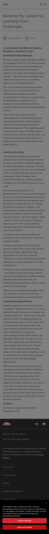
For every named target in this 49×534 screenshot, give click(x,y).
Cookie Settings (24, 521)
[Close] (46, 503)
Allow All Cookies (24, 527)
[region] (24, 517)
